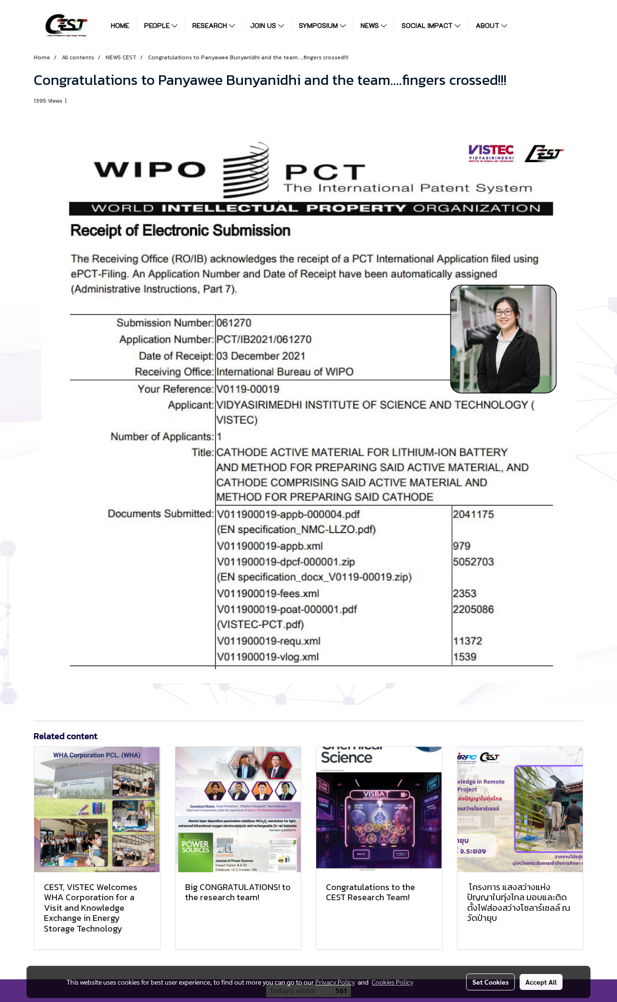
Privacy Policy (335, 981)
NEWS (371, 25)
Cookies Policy (392, 981)
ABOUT (488, 25)
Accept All (541, 981)
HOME (120, 25)
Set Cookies (490, 981)
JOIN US (264, 25)
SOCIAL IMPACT (428, 25)
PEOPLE (158, 25)
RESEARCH (210, 25)
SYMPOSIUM (319, 25)
